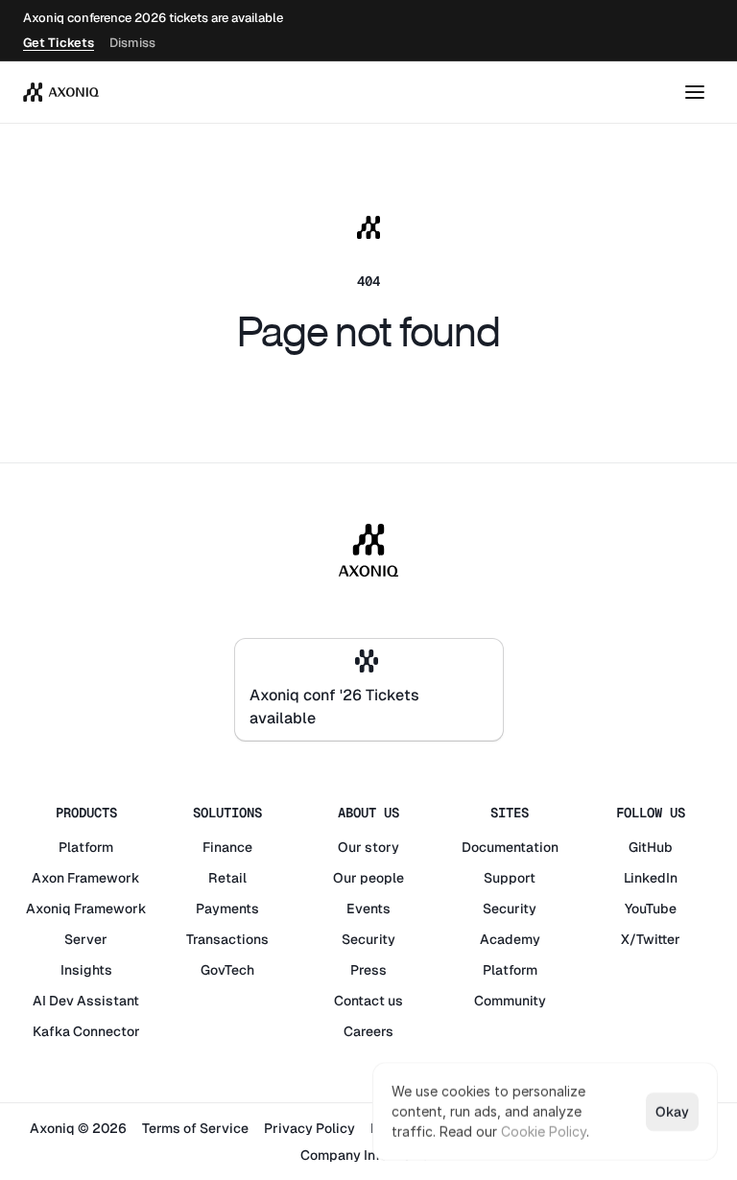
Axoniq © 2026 (78, 1128)
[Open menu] (695, 92)
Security (368, 939)
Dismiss (132, 43)
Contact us (368, 1000)
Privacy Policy (309, 1128)
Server (85, 939)
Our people (368, 877)
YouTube (651, 908)
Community (510, 1000)
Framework (103, 877)
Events (368, 908)
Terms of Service (195, 1128)
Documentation (510, 847)
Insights (86, 970)
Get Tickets (58, 43)
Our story (368, 847)
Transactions (227, 939)
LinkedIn (651, 877)
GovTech (227, 970)
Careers (368, 1031)
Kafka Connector (86, 1031)
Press (368, 970)
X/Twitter (650, 939)
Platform (86, 847)
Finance (227, 847)
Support (509, 877)
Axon (48, 877)
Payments (227, 908)
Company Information (368, 1155)
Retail (227, 877)
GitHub (651, 847)
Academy (510, 939)
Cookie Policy (543, 1131)
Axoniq (48, 908)
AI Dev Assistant (86, 1000)
